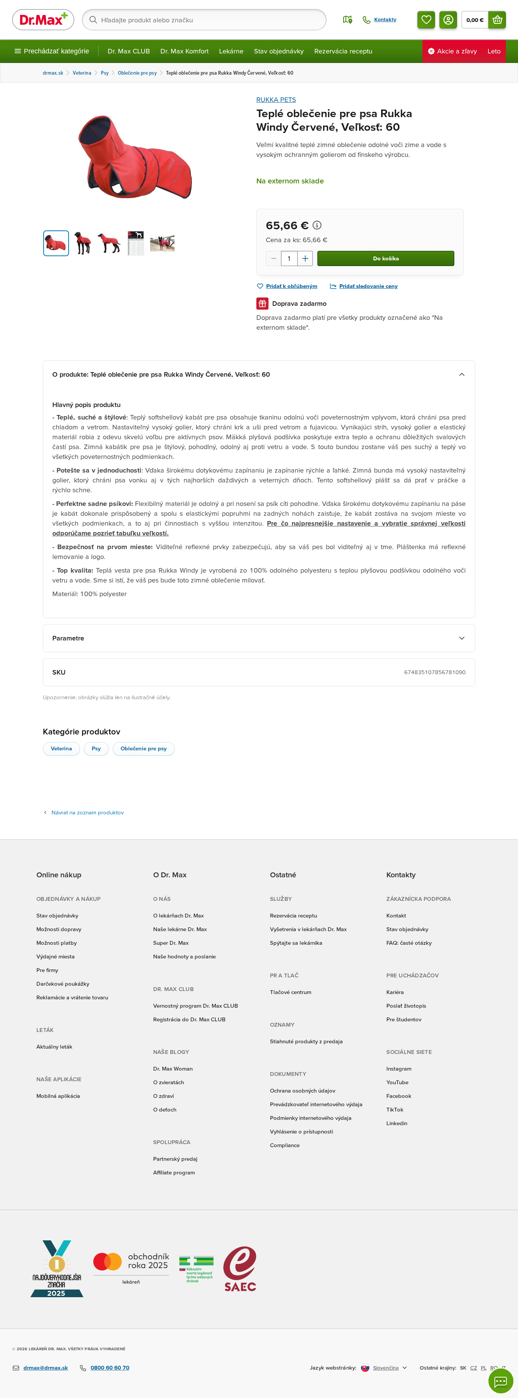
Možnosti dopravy (58, 929)
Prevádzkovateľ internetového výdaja (316, 1104)
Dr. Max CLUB (129, 51)
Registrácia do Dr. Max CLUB (189, 1019)
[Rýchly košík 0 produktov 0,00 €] (497, 19)
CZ (473, 1368)
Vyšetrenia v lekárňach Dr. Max (308, 929)
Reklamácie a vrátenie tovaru (72, 997)
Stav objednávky (279, 51)
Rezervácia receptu (343, 51)
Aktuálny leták (54, 1046)
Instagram (398, 1068)
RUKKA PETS (276, 99)
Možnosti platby (56, 942)
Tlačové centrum (290, 992)
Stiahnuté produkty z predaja (306, 1041)
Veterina (61, 748)
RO (494, 1368)
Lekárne (231, 51)
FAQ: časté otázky (409, 942)
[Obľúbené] (426, 19)
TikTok (394, 1109)
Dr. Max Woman (173, 1068)
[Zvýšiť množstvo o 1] (305, 258)
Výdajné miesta (55, 956)
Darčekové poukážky (62, 983)
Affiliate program (174, 1172)
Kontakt (396, 915)
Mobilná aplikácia (58, 1096)
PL (484, 1368)
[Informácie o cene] (317, 225)
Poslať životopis (406, 1005)
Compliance (285, 1145)
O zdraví (163, 1096)
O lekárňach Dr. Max (178, 915)
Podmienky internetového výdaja (311, 1118)
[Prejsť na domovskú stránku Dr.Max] (43, 19)
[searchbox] (204, 19)
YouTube (397, 1082)
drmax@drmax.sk (46, 1367)
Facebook (398, 1096)
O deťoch (164, 1109)
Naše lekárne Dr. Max (180, 929)
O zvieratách (168, 1082)
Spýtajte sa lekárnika (296, 942)
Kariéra (395, 992)
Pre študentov (403, 1019)
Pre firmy (47, 970)
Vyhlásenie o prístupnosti (301, 1131)
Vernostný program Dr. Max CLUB (195, 1005)
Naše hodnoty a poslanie (184, 956)
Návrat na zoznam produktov (88, 812)
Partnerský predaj (175, 1158)
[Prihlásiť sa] (448, 19)
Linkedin (396, 1123)
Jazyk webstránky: (333, 1367)
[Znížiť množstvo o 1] (273, 258)
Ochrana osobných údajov (302, 1090)
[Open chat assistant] (501, 1381)
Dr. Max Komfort (184, 51)
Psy (96, 748)
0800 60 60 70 (110, 1367)
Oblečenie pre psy (144, 748)
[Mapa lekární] (347, 19)
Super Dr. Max (170, 942)
